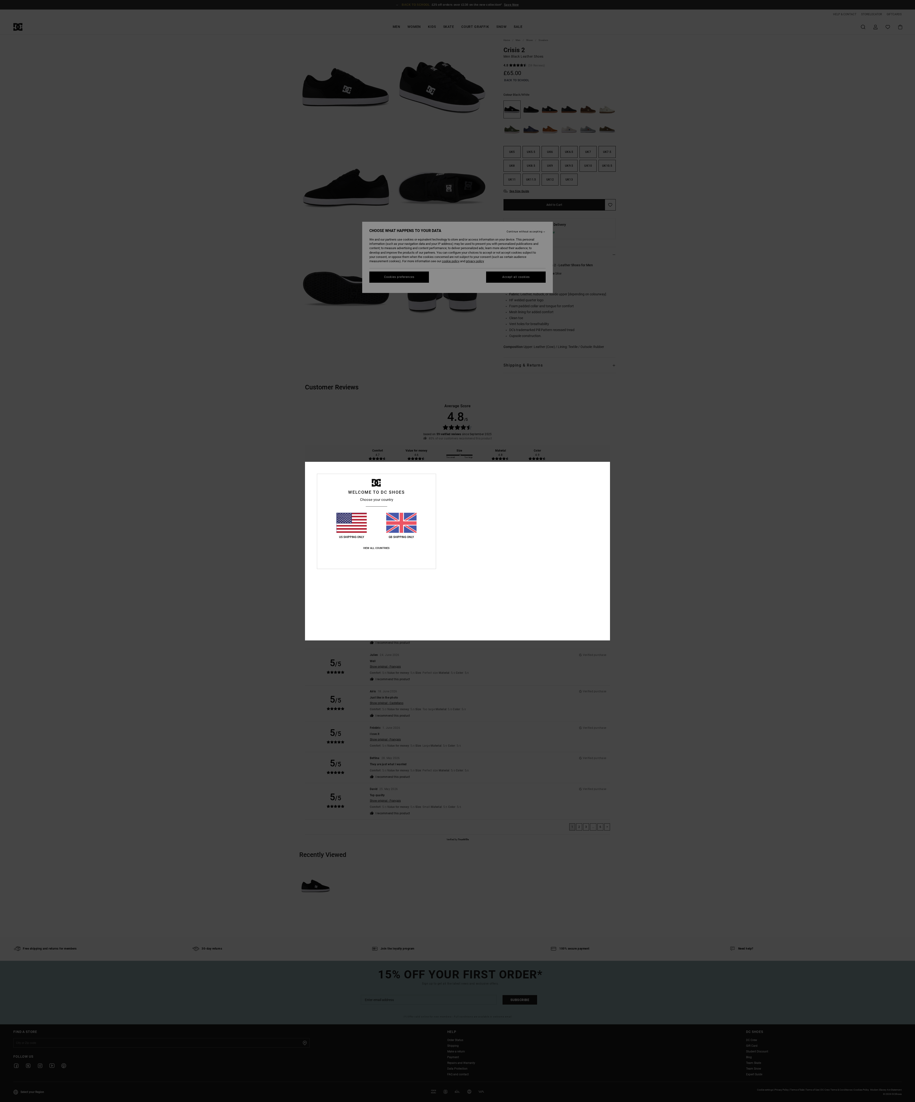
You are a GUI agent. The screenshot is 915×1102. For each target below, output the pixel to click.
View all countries (376, 548)
